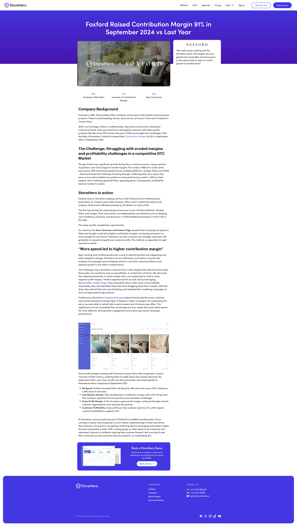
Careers (152, 489)
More (228, 5)
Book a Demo (146, 464)
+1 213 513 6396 (197, 492)
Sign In (242, 5)
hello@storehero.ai (199, 495)
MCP (195, 5)
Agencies (206, 5)
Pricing (218, 5)
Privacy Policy (116, 516)
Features (152, 493)
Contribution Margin (135, 136)
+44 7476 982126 (198, 489)
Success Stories (155, 500)
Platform (184, 5)
